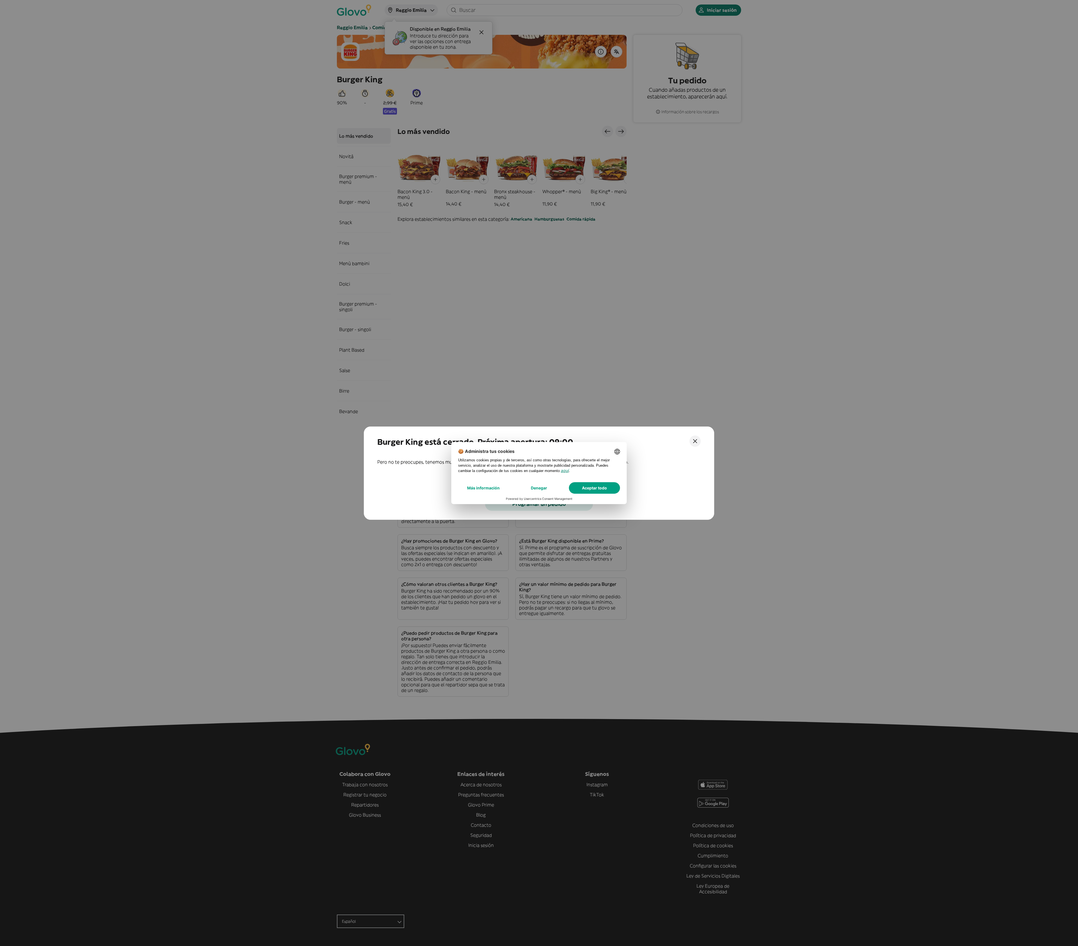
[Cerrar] (695, 441)
